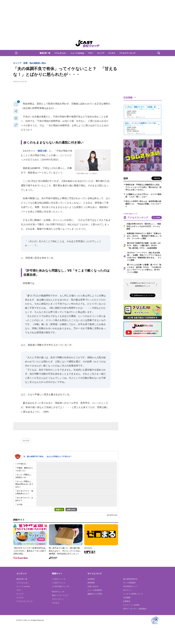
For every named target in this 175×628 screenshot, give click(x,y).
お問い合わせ (93, 586)
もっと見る (156, 217)
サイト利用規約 (129, 583)
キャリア (100, 53)
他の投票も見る (112, 515)
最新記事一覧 (45, 53)
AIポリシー (127, 590)
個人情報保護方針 (130, 579)
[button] (16, 53)
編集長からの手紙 (95, 594)
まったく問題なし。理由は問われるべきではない (24, 484)
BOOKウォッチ (58, 591)
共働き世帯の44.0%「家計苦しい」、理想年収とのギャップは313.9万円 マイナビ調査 (144, 226)
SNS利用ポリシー (130, 586)
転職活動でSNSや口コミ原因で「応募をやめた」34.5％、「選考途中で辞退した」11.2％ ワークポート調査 (144, 235)
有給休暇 (26, 441)
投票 (25, 63)
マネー (90, 53)
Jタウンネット (58, 599)
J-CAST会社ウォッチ (60, 586)
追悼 (125, 178)
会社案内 (91, 579)
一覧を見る (156, 178)
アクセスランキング (127, 53)
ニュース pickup (77, 53)
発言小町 (42, 150)
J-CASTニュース (59, 579)
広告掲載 (126, 597)
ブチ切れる (21, 464)
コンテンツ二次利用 (131, 605)
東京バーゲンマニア (60, 595)
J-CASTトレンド (59, 583)
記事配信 (126, 601)
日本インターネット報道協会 (134, 609)
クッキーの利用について (133, 594)
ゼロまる (55, 603)
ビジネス (111, 53)
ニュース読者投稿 (95, 590)
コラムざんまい (60, 53)
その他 (19, 504)
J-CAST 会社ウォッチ (87, 43)
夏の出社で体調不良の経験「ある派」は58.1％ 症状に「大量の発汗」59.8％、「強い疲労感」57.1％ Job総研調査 (144, 245)
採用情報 (91, 583)
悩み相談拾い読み (38, 63)
